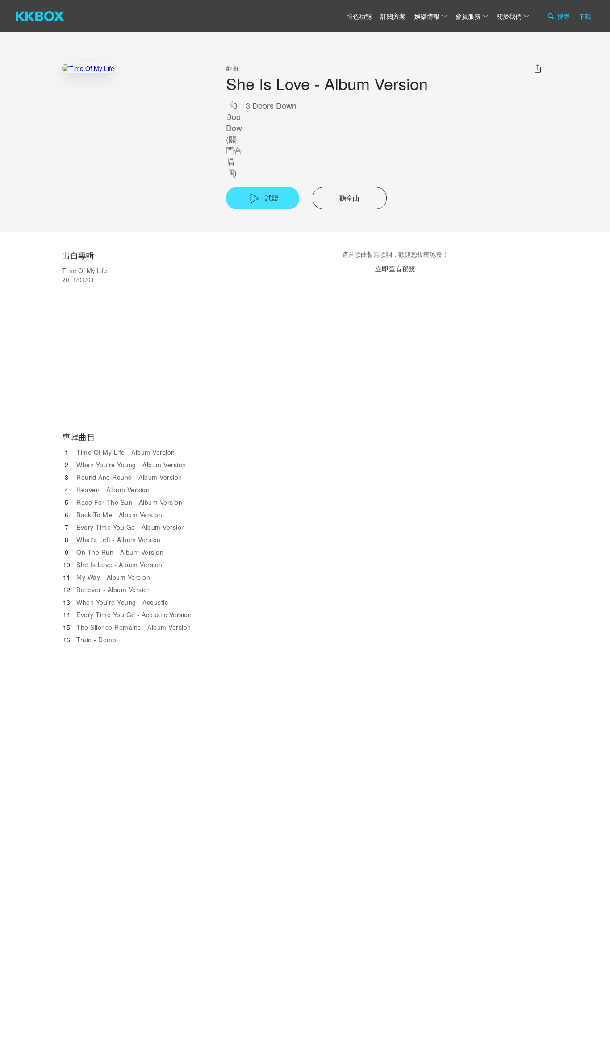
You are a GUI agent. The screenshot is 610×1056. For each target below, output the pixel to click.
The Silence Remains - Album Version (133, 627)
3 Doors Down (271, 105)
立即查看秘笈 (395, 268)
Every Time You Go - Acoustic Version (134, 614)
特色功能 (359, 16)
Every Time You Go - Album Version (130, 527)
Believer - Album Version (113, 589)
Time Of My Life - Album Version (125, 452)
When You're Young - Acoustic (122, 602)
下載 (585, 16)
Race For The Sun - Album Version (129, 502)
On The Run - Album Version (119, 552)
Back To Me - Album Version (119, 514)
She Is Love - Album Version (119, 564)
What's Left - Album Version (118, 539)
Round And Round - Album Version (129, 477)
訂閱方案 (392, 16)
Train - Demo (96, 639)
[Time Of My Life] (88, 68)
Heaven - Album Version (113, 489)
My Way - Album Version (113, 577)
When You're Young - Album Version (131, 464)
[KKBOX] (39, 16)
